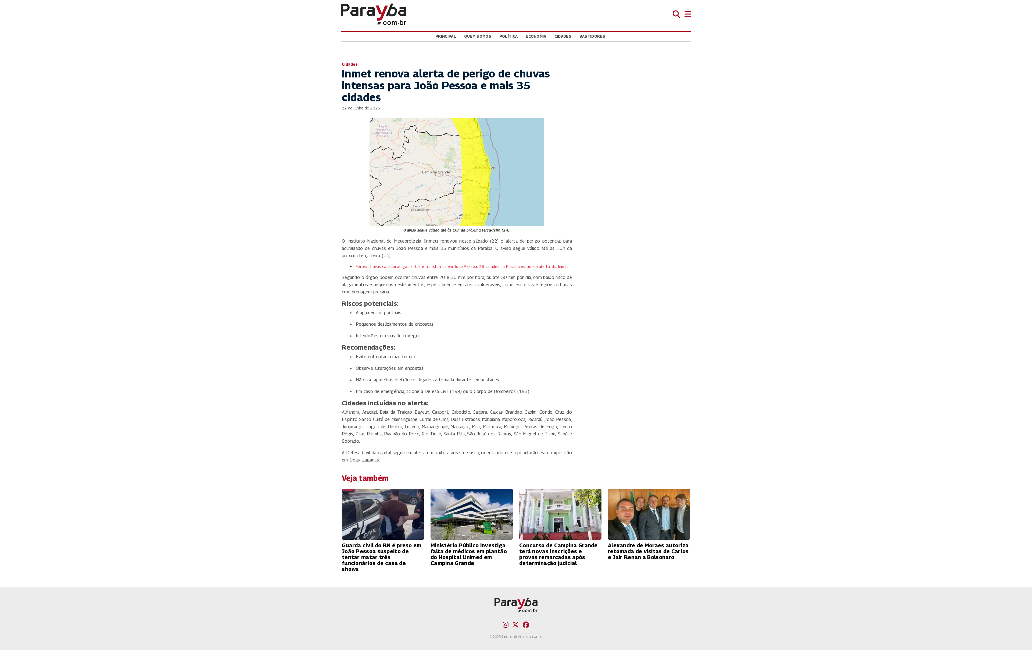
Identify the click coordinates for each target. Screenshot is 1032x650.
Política (508, 36)
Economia (536, 36)
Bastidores (592, 36)
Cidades (562, 36)
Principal (445, 36)
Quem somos (477, 36)
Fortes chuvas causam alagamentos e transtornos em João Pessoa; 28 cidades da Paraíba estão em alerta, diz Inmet (462, 266)
